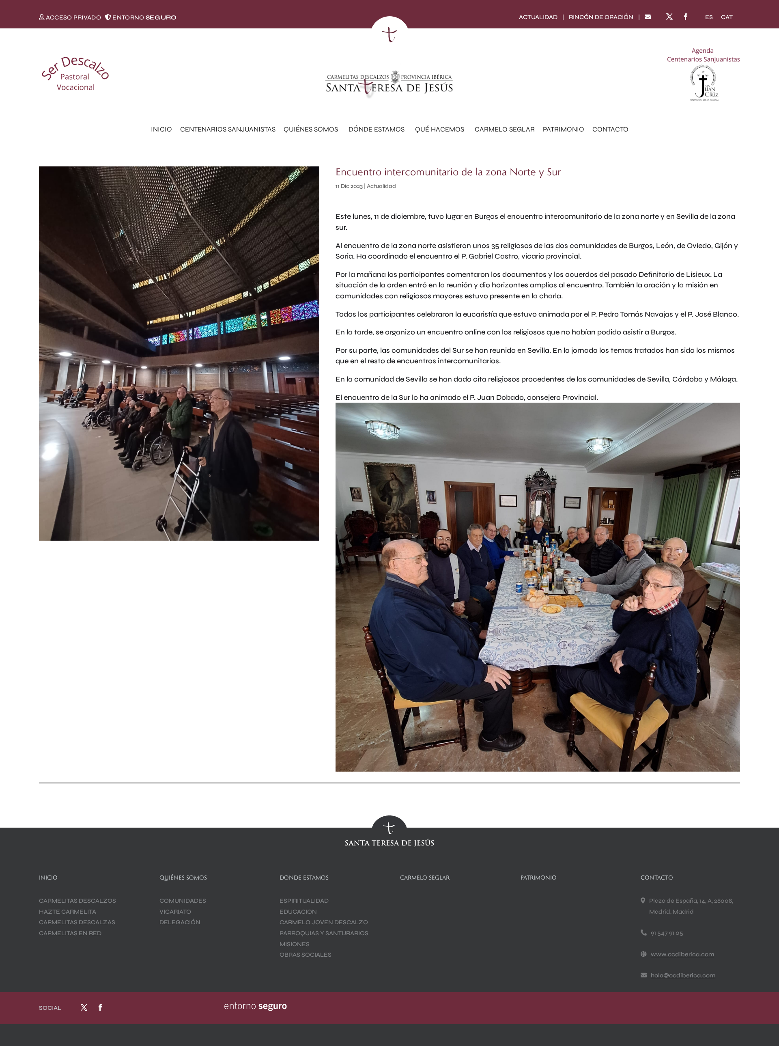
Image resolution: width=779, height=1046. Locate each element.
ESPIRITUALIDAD (304, 900)
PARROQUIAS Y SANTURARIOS (324, 933)
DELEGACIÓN (179, 922)
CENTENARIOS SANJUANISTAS (227, 129)
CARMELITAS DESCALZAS (77, 922)
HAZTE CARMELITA (67, 911)
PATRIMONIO (563, 129)
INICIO (161, 129)
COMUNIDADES (182, 900)
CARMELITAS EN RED (70, 933)
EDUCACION (298, 911)
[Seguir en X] (669, 16)
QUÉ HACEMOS (439, 129)
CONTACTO (610, 129)
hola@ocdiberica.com (683, 975)
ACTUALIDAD (538, 17)
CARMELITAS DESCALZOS (77, 900)
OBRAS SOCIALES (305, 954)
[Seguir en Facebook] (685, 16)
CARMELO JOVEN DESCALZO (324, 922)
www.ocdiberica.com (682, 954)
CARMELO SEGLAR (505, 129)
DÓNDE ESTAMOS (377, 129)
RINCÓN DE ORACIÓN (601, 17)
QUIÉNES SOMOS (311, 129)
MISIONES (295, 944)
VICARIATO (175, 911)
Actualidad (381, 186)
